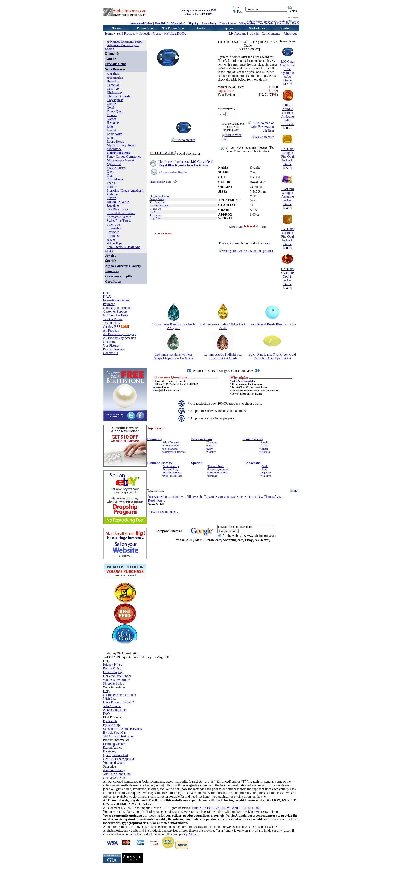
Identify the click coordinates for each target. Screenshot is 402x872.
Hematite (113, 122)
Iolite (110, 126)
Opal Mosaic (115, 179)
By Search (110, 721)
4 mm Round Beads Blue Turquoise (272, 324)
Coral (110, 107)
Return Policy (209, 23)
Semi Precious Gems (173, 28)
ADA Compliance (115, 710)
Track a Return (113, 319)
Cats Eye (113, 88)
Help (106, 292)
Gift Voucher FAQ (115, 315)
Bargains (212, 475)
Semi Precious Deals (218, 472)
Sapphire (211, 451)
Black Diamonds (171, 445)
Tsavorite (113, 232)
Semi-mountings (171, 466)
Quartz (111, 198)
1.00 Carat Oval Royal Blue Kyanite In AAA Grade (287, 71)
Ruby (210, 448)
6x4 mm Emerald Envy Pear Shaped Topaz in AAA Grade (173, 356)
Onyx (110, 171)
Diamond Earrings (172, 472)
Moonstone (114, 149)
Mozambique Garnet (120, 160)
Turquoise (113, 235)
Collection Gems (150, 33)
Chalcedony (115, 92)
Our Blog (109, 341)
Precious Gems (145, 28)
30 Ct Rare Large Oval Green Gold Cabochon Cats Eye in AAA (272, 356)
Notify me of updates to (185, 163)
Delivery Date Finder (117, 676)
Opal (110, 175)
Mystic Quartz (116, 168)
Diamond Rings (171, 469)
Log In (254, 33)
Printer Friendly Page (161, 181)
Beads (265, 466)
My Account (237, 33)
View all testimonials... (163, 511)
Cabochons (252, 463)
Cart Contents (271, 33)
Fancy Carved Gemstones (124, 156)
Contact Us (283, 23)
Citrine (111, 104)
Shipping (193, 23)
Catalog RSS (112, 326)
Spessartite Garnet (119, 217)
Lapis (110, 137)
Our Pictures (111, 345)
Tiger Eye (113, 224)
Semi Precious (125, 33)
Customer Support (254, 21)
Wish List (109, 698)
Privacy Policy (157, 199)
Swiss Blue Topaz (119, 220)
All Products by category (119, 334)
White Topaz (115, 243)
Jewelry (201, 28)
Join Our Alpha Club (117, 774)
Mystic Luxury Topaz (121, 145)
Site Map (295, 21)
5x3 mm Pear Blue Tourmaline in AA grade (174, 326)
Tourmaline (114, 228)
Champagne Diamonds (174, 451)
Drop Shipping (113, 672)
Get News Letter (114, 777)
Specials (229, 28)
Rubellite (113, 205)
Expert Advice (112, 747)
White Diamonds (171, 442)
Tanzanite (211, 442)
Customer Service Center (119, 695)
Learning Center (270, 21)
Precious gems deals (218, 469)
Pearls (111, 183)
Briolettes (113, 81)
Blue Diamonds (170, 448)
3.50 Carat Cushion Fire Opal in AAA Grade (287, 236)
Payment (109, 304)
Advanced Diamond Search (125, 41)
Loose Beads (115, 141)
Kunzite (112, 130)
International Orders (141, 23)
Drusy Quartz (116, 111)
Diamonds (116, 28)
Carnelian (113, 85)
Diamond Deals (216, 466)
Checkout (290, 33)
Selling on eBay (247, 23)
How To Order (266, 23)
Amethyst (113, 73)
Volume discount (114, 762)
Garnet (111, 119)
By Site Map (111, 725)
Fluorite (112, 115)
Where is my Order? (116, 679)
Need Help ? (161, 23)
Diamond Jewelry (159, 463)
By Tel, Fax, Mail (114, 732)
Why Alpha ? (178, 23)
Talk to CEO (284, 21)
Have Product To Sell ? (118, 702)
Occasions (285, 28)
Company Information (117, 308)
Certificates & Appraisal (119, 759)
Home (109, 33)
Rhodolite (265, 451)
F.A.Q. (295, 23)
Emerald (211, 445)
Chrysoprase (115, 100)
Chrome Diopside (118, 96)
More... (193, 834)
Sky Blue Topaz (117, 209)
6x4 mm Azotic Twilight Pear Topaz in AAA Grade (223, 356)
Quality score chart (115, 755)
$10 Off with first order (118, 736)
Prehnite (112, 194)
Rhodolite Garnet (118, 202)
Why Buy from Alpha (243, 381)
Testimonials (111, 323)
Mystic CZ (114, 164)
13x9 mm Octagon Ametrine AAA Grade (287, 196)
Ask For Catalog (114, 770)
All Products (111, 330)
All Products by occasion (119, 338)
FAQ (152, 211)
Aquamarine (115, 77)
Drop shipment (227, 23)
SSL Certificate (157, 202)
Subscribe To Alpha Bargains (122, 728)
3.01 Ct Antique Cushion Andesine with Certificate (287, 114)
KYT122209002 (175, 33)
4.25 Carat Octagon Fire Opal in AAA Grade (287, 156)
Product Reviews (114, 349)
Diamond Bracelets (172, 475)
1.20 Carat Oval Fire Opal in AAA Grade (287, 276)
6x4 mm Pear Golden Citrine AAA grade (223, 326)
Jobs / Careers (112, 706)
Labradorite (114, 134)
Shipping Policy (113, 683)
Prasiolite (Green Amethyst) (125, 190)
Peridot (111, 186)
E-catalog (109, 751)
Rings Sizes (155, 218)
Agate (111, 239)
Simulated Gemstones (121, 213)
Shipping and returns (160, 196)
